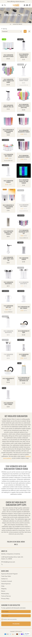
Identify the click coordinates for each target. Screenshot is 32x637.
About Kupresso (5, 583)
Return (3, 591)
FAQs (2, 586)
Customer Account (6, 581)
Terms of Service (6, 596)
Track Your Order (6, 576)
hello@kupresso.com (8, 562)
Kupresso (20, 631)
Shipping (3, 588)
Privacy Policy (5, 598)
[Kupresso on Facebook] (15, 544)
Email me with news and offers (10, 619)
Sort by (4, 28)
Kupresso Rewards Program (9, 573)
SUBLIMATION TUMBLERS (17, 24)
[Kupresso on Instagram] (17, 544)
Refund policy (5, 593)
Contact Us (4, 578)
